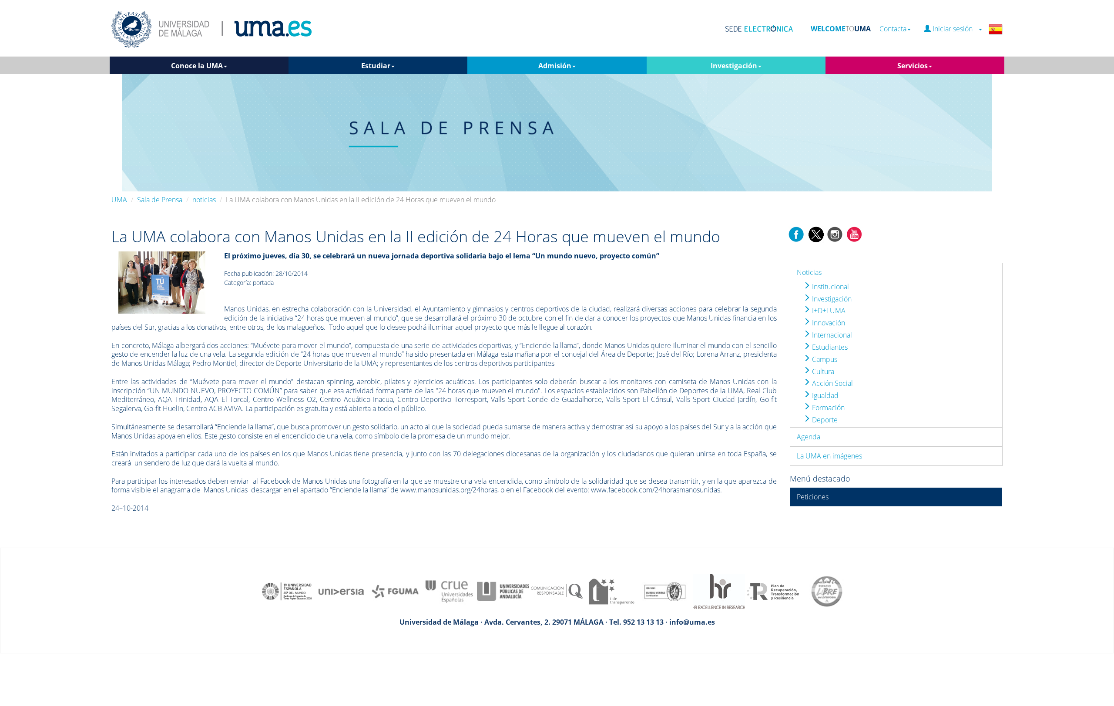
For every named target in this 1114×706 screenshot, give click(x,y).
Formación (827, 407)
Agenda (808, 437)
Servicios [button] (912, 65)
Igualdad (824, 395)
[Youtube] (854, 233)
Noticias (809, 272)
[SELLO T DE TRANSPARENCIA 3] (611, 591)
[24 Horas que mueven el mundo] (161, 282)
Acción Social (831, 383)
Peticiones (813, 497)
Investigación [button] (734, 65)
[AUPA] (503, 591)
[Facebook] (796, 233)
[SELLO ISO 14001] (665, 591)
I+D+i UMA (828, 310)
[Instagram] (835, 233)
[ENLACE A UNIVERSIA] (341, 591)
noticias (204, 199)
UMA (119, 199)
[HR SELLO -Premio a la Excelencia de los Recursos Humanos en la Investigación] (719, 591)
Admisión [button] (554, 65)
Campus (823, 359)
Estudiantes (829, 347)
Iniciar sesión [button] (954, 28)
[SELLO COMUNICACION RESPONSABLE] (557, 591)
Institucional (829, 286)
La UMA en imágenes (829, 456)
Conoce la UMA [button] (197, 65)
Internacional (831, 335)
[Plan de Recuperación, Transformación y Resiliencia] (773, 591)
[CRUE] (449, 591)
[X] (816, 233)
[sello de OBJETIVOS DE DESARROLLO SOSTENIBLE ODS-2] (287, 591)
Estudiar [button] (375, 65)
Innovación (827, 323)
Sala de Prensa (159, 199)
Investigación (831, 299)
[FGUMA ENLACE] (395, 591)
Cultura (822, 371)
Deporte (824, 420)
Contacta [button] (892, 28)
